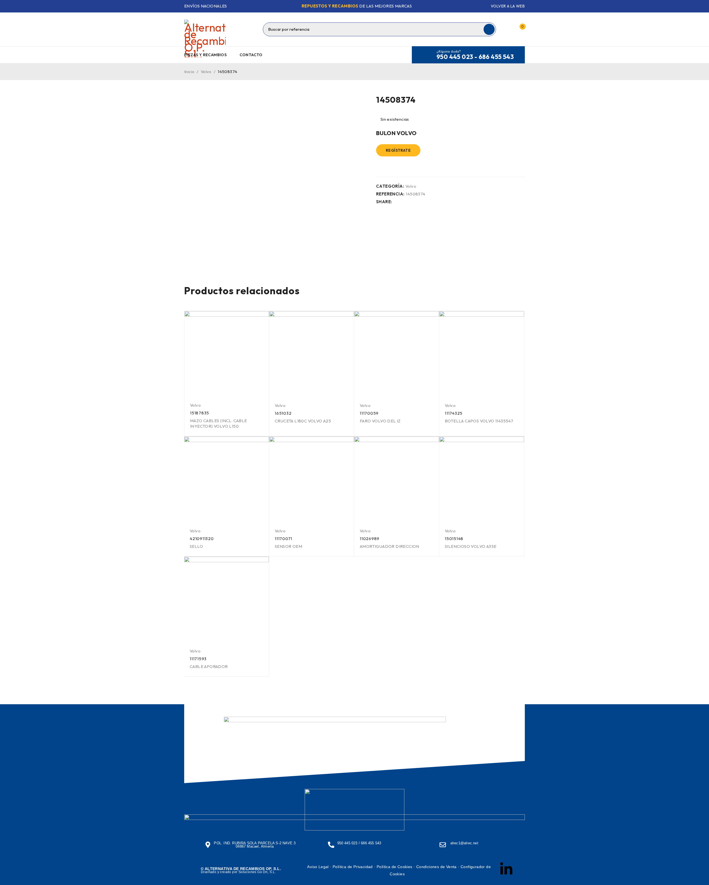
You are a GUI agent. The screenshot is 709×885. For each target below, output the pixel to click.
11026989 (369, 538)
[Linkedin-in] (506, 869)
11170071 (283, 538)
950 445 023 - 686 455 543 (475, 56)
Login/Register (507, 29)
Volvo (206, 71)
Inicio (189, 71)
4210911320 (202, 538)
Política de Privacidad (353, 867)
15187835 (199, 413)
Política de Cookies (394, 867)
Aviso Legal (317, 867)
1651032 (283, 413)
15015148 (454, 538)
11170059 (369, 413)
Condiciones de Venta (436, 867)
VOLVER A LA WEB (508, 6)
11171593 (198, 658)
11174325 (454, 413)
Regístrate (398, 150)
